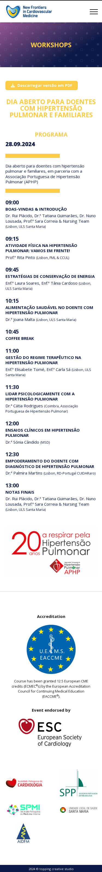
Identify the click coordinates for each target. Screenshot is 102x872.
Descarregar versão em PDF (44, 85)
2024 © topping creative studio (51, 869)
